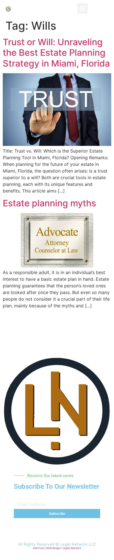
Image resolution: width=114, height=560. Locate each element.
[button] (82, 8)
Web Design (53, 548)
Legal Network (72, 548)
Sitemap (38, 548)
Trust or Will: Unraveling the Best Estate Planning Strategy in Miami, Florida (56, 53)
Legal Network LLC (78, 544)
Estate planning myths (49, 203)
